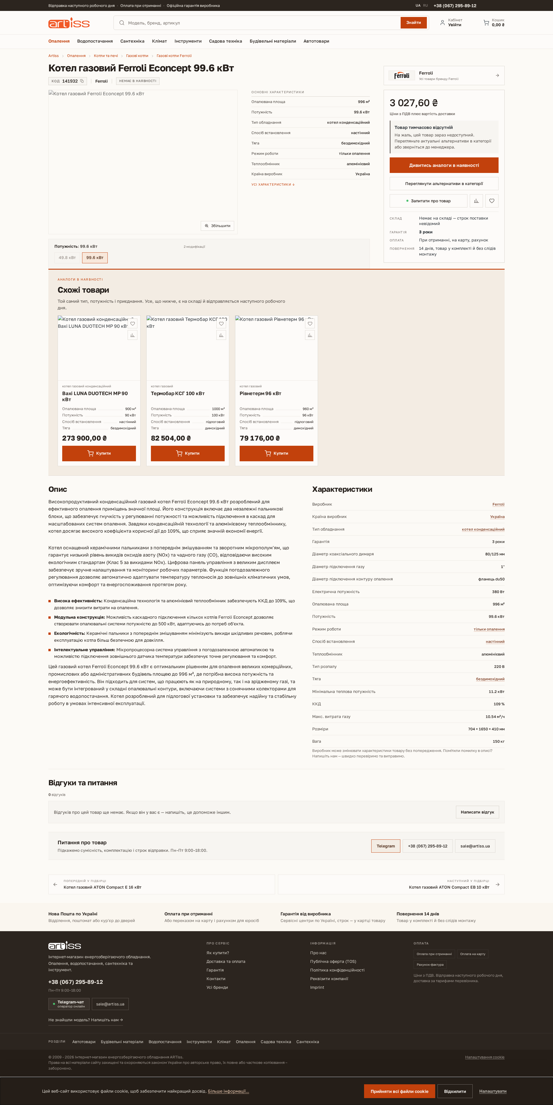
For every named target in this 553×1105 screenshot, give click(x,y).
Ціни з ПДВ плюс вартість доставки (422, 114)
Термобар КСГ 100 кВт (178, 393)
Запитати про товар (431, 200)
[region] (143, 162)
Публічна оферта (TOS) (333, 961)
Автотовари (84, 1041)
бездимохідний (490, 679)
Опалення (245, 1041)
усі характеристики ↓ (273, 184)
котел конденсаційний (483, 529)
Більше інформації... (228, 1091)
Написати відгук (477, 811)
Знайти (413, 22)
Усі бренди (217, 987)
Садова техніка (276, 1041)
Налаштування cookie (485, 1057)
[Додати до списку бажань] (492, 200)
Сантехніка (307, 1041)
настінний (495, 641)
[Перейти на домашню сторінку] (75, 22)
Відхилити (455, 1091)
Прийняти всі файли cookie (400, 1091)
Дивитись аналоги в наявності (444, 165)
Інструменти (199, 1041)
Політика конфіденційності (337, 969)
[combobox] (262, 23)
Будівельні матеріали (122, 1041)
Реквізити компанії (329, 978)
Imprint (317, 987)
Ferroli (499, 504)
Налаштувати (493, 1091)
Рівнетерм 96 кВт (260, 393)
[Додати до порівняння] (476, 200)
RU (425, 5)
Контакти (216, 978)
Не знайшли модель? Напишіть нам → (85, 1019)
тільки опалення (489, 629)
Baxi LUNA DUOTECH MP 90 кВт (95, 396)
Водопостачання (165, 1041)
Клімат (224, 1041)
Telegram (386, 845)
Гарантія (215, 969)
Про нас (318, 952)
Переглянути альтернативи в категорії (444, 183)
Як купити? (218, 952)
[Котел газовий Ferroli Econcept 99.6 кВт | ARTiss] (143, 162)
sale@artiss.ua (475, 845)
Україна (497, 516)
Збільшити (220, 225)
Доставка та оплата (226, 961)
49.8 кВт (69, 258)
